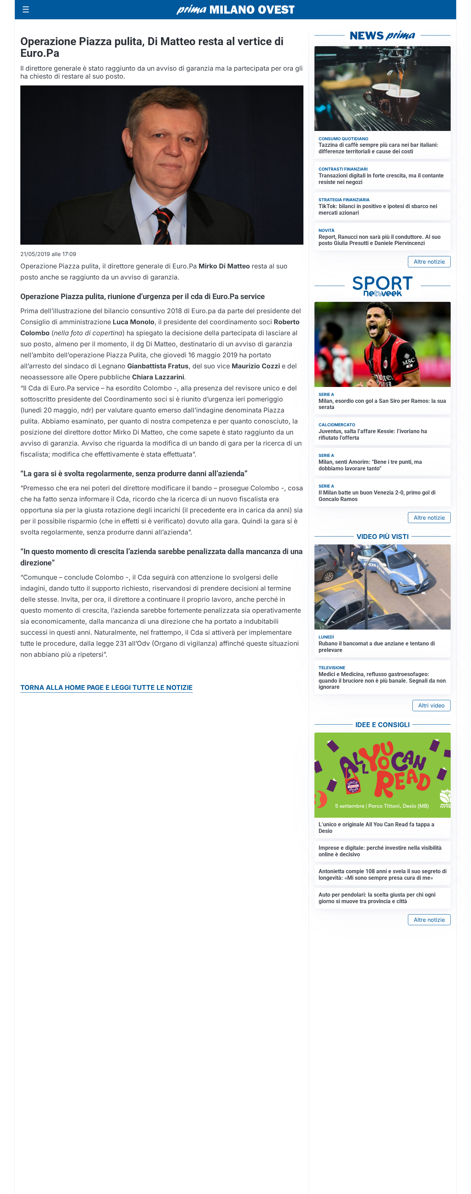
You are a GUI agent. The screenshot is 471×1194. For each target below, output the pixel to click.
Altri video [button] (431, 705)
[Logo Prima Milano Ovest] (235, 9)
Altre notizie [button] (429, 261)
